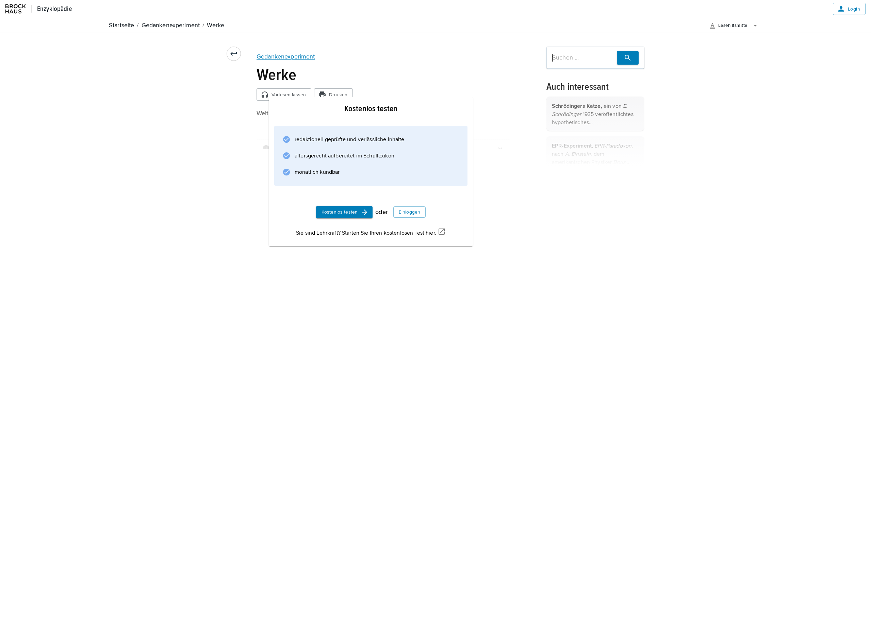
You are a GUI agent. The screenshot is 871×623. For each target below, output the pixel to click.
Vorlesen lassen (289, 95)
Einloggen (409, 212)
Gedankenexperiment (286, 56)
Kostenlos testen (340, 212)
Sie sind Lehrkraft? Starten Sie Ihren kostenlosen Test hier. (366, 233)
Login (854, 9)
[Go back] (234, 54)
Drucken (338, 95)
